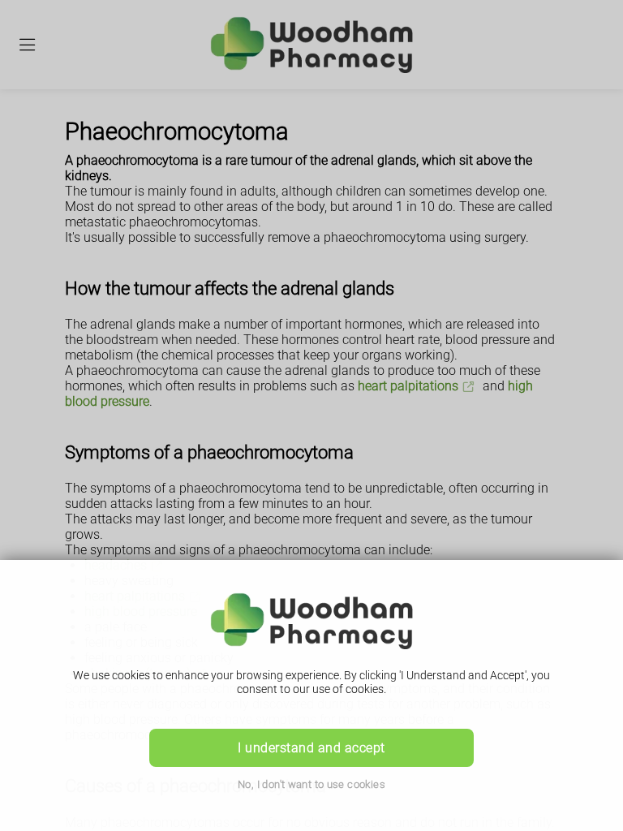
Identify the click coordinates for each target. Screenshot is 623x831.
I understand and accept (311, 748)
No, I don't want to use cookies (311, 784)
